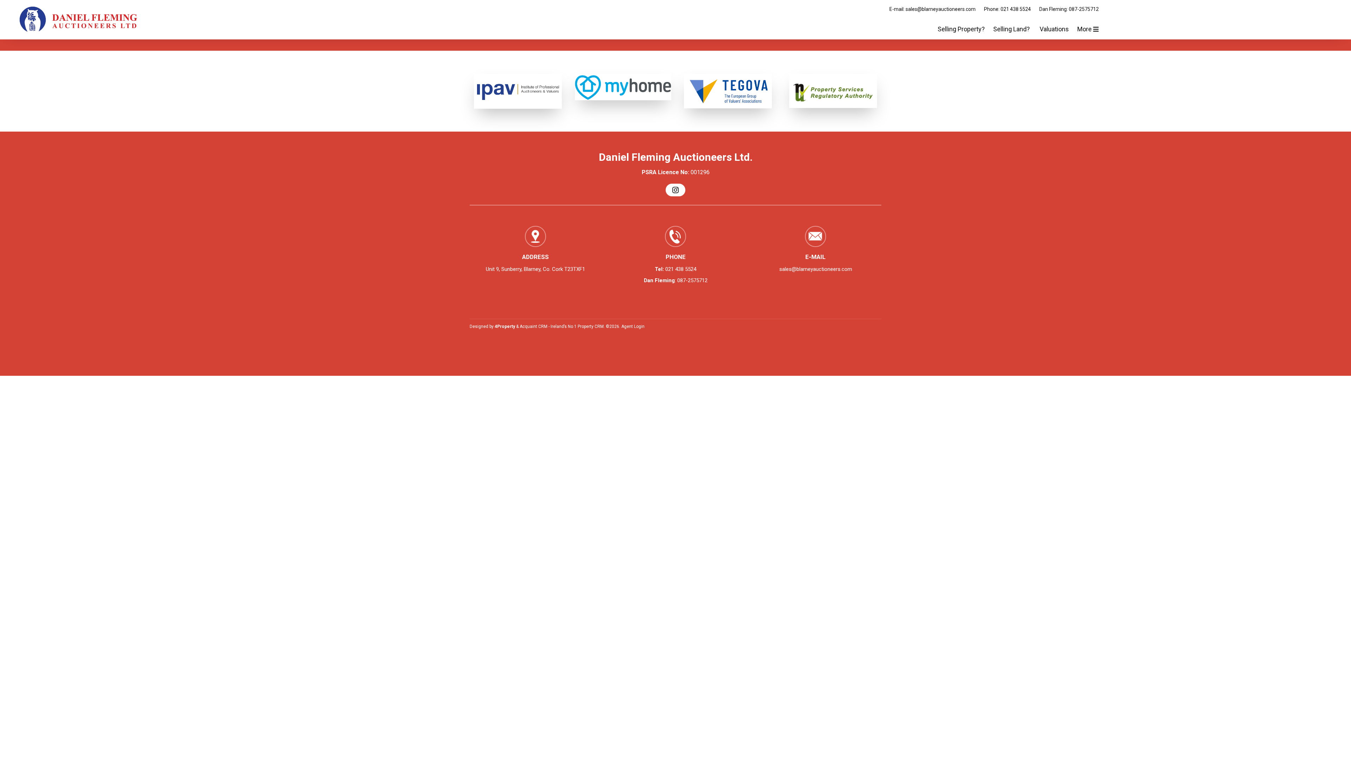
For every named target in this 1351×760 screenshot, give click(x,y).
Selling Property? (961, 29)
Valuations (1054, 29)
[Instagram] (675, 190)
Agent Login (633, 326)
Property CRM (591, 326)
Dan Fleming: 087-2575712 (1069, 9)
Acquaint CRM (533, 326)
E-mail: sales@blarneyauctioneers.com (932, 9)
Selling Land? (1012, 29)
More (1085, 29)
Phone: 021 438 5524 (1007, 9)
